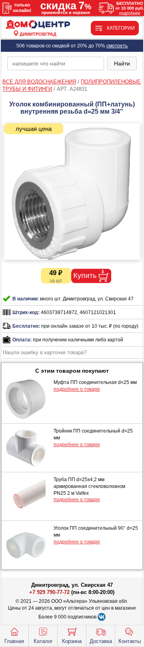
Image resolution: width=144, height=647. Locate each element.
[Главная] (38, 24)
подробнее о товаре (77, 389)
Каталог (43, 641)
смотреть (117, 46)
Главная (14, 641)
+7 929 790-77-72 (49, 592)
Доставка (101, 641)
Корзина (72, 641)
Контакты (129, 641)
